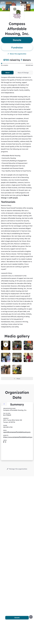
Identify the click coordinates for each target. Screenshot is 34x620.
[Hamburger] (31, 2)
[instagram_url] (5, 442)
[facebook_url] (3, 442)
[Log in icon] (27, 2)
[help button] (31, 617)
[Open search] (24, 2)
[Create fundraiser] (20, 2)
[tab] (7, 72)
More (18, 378)
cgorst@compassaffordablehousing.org (16, 432)
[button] (5, 345)
